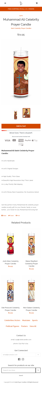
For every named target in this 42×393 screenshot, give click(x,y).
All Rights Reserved (32, 382)
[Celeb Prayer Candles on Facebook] (19, 360)
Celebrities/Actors (12, 320)
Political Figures (12, 326)
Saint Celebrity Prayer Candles (21, 28)
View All (33, 326)
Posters (24, 326)
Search (21, 375)
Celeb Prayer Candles (20, 382)
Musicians (26, 320)
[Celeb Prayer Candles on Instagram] (23, 360)
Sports (21, 15)
